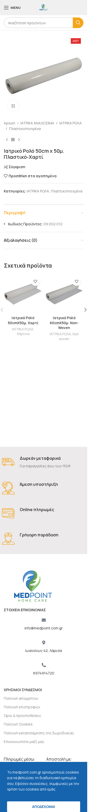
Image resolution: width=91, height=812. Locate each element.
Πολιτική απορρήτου (21, 698)
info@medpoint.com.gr (44, 628)
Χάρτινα (23, 334)
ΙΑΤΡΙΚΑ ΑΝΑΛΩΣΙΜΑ (37, 123)
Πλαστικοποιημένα (25, 128)
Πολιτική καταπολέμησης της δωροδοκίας (39, 733)
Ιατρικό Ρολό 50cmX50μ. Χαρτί (23, 320)
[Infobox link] (43, 462)
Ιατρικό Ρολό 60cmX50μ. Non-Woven (64, 322)
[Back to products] (13, 140)
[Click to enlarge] (13, 106)
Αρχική (9, 123)
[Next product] (19, 140)
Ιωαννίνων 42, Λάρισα (43, 650)
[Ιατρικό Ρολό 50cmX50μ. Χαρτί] (23, 293)
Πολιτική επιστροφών (22, 707)
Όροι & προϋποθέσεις (22, 715)
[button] (85, 310)
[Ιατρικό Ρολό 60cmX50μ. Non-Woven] (64, 293)
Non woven (69, 336)
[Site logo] (43, 7)
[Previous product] (7, 140)
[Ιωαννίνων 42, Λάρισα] (44, 643)
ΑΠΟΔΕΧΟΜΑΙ (43, 806)
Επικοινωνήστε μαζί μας (24, 741)
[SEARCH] (78, 22)
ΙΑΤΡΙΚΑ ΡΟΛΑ (70, 123)
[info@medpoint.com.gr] (44, 620)
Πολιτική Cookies (18, 724)
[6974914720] (44, 665)
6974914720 (43, 673)
